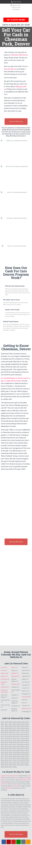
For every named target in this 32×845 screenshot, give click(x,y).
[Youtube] (13, 842)
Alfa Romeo (9, 788)
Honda (7, 775)
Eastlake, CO (14, 673)
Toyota (3, 775)
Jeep (29, 775)
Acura (28, 780)
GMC (21, 780)
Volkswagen (27, 777)
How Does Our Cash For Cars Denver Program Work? (16, 272)
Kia (12, 784)
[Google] (18, 842)
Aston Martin (16, 786)
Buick (24, 780)
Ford (17, 775)
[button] (16, 14)
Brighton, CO (4, 676)
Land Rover (4, 784)
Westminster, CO (26, 708)
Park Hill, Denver (26, 697)
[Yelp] (8, 842)
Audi (6, 780)
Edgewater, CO (15, 676)
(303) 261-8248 (17, 1)
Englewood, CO (15, 684)
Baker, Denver (4, 673)
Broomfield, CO (5, 679)
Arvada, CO (4, 667)
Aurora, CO (4, 670)
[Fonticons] (23, 842)
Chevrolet (12, 775)
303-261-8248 (23, 25)
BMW (2, 777)
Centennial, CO (5, 687)
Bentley (3, 782)
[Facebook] (4, 842)
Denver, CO (14, 667)
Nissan (16, 777)
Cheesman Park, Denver (19, 55)
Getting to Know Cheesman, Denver (16, 347)
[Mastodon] (28, 842)
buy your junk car (10, 69)
